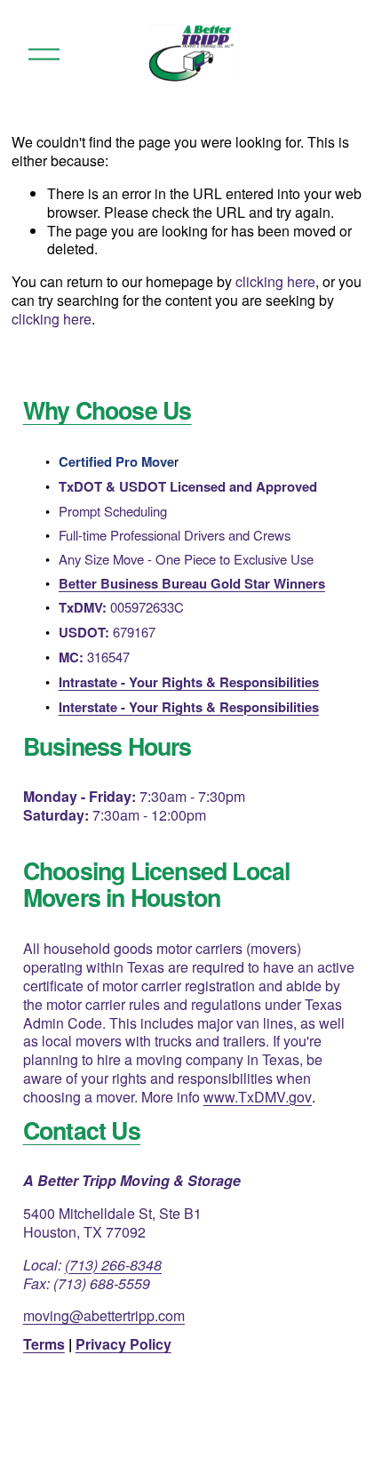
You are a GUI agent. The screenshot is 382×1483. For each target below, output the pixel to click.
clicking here (275, 281)
